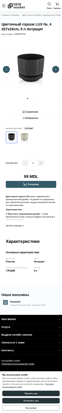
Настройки (31, 408)
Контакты (7, 350)
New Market (8, 319)
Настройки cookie (10, 361)
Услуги (5, 327)
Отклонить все (31, 401)
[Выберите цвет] (24, 137)
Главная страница (10, 15)
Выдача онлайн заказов (16, 334)
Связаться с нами (13, 342)
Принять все (31, 393)
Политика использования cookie (18, 364)
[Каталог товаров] (3, 5)
